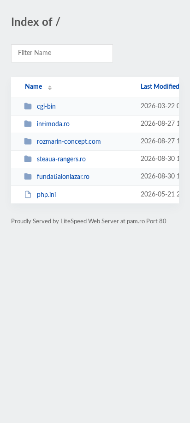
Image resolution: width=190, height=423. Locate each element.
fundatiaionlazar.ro (63, 177)
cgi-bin (46, 107)
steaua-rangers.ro (61, 159)
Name (33, 87)
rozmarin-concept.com (69, 142)
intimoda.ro (53, 124)
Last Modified (160, 87)
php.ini (46, 195)
